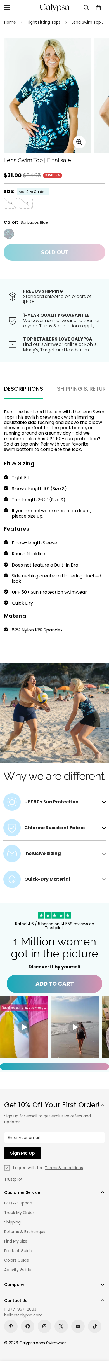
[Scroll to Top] (99, 1331)
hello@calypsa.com (23, 1315)
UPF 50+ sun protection (72, 438)
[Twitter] (61, 1326)
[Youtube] (78, 1326)
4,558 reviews (75, 924)
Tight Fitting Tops (44, 22)
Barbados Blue (9, 234)
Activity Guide (17, 1270)
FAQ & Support (18, 1203)
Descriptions (23, 389)
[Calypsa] (54, 7)
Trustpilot (13, 1179)
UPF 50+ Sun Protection (37, 592)
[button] (98, 7)
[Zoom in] (79, 142)
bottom (24, 449)
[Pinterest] (11, 1326)
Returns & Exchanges (24, 1231)
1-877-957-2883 (20, 1309)
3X (10, 203)
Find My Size (15, 1241)
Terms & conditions (64, 1168)
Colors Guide (16, 1260)
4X (25, 203)
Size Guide (35, 191)
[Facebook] (27, 1326)
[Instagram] (44, 1326)
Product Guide (18, 1250)
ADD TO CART (54, 984)
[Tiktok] (94, 1326)
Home (10, 22)
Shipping (12, 1222)
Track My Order (19, 1212)
